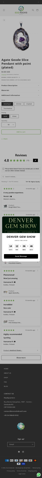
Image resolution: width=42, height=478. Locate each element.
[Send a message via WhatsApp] (38, 474)
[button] (4, 219)
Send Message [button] (21, 256)
